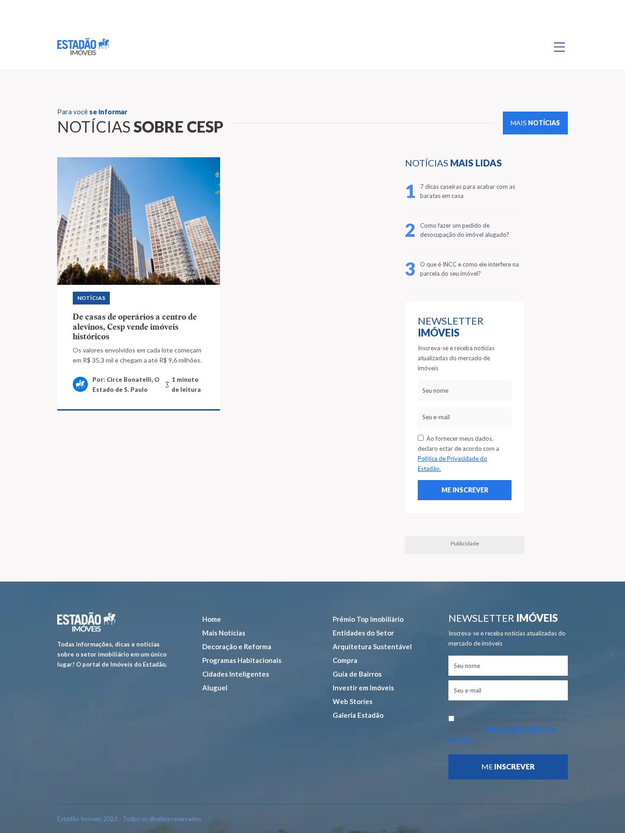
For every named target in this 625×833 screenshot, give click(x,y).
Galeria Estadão (358, 715)
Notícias (91, 297)
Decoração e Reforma (236, 646)
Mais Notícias (223, 633)
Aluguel (214, 687)
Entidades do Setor (363, 633)
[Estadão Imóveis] (83, 46)
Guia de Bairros (357, 674)
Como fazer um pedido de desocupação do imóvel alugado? (464, 230)
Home (211, 619)
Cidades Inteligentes (235, 674)
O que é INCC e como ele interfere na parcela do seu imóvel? (469, 269)
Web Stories (352, 701)
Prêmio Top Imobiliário (368, 619)
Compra (345, 660)
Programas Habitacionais (241, 660)
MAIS (535, 123)
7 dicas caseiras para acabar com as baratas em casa (467, 191)
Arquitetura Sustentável (372, 646)
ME (508, 766)
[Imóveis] (86, 622)
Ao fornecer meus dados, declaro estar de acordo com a (458, 453)
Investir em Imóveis (363, 687)
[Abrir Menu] (559, 46)
